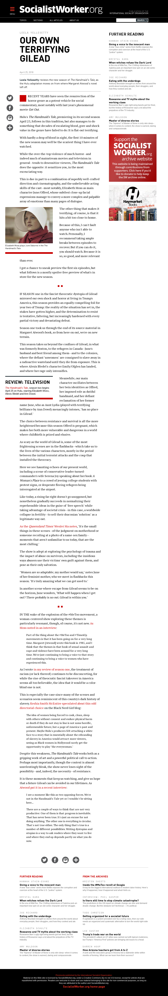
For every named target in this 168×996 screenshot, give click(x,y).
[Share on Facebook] (10, 110)
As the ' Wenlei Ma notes (48, 526)
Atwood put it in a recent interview (43, 787)
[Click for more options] (10, 130)
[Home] (61, 9)
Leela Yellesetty (34, 32)
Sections (38, 20)
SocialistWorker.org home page (84, 986)
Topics (23, 20)
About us (74, 20)
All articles (56, 20)
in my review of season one (52, 669)
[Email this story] (10, 120)
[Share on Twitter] (10, 100)
